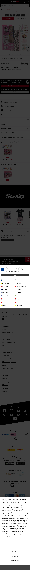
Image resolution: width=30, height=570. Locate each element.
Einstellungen (15, 560)
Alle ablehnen (15, 556)
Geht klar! (15, 552)
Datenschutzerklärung (7, 536)
